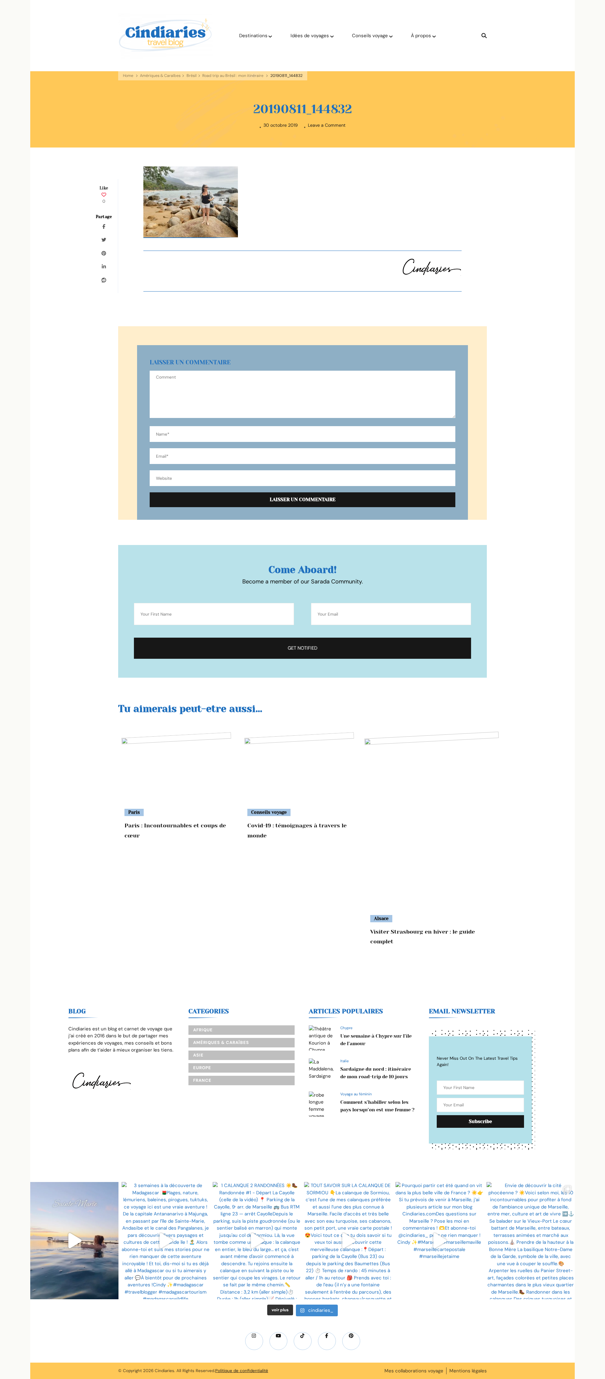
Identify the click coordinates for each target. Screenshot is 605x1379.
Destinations (253, 35)
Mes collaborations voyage (413, 1371)
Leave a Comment (327, 125)
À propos (421, 35)
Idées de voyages (310, 35)
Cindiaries (164, 1370)
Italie (344, 1060)
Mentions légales (468, 1371)
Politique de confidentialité (241, 1370)
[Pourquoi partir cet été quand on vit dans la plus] (439, 1240)
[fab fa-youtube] (278, 1341)
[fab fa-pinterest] (351, 1341)
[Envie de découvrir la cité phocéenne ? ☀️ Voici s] (531, 1240)
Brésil (192, 75)
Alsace (381, 918)
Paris (134, 812)
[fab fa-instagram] (254, 1341)
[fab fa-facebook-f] (327, 1341)
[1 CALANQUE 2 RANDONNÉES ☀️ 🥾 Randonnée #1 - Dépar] (257, 1240)
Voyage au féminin (356, 1094)
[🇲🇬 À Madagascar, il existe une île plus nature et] (74, 1240)
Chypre (346, 1027)
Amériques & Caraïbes (160, 75)
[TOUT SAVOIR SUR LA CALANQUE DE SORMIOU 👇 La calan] (348, 1240)
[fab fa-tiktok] (303, 1341)
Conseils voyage (370, 35)
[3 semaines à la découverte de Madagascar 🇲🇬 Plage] (166, 1240)
